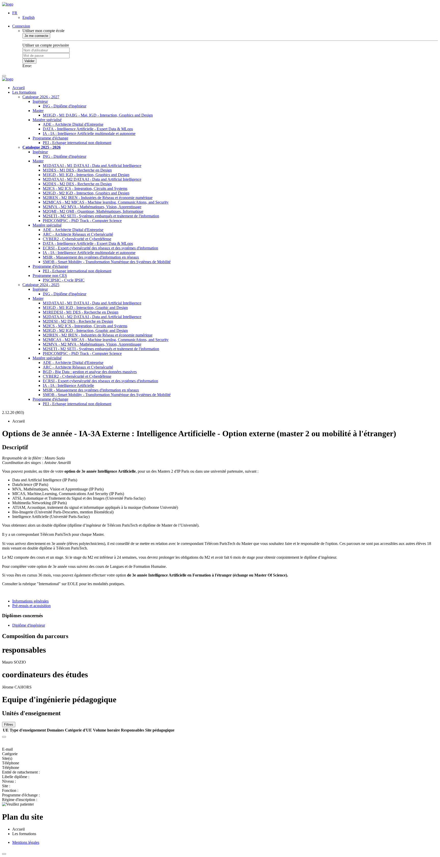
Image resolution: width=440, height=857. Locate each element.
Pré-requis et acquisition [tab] (31, 605)
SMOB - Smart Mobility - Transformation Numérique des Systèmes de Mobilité (107, 262)
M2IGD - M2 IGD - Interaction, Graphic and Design (85, 330)
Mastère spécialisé (47, 120)
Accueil (18, 88)
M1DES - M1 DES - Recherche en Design (77, 170)
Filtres (8, 724)
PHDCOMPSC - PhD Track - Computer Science (82, 220)
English (28, 17)
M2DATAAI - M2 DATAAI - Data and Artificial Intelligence (92, 179)
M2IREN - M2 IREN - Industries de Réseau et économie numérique (98, 197)
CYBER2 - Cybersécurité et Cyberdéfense (77, 239)
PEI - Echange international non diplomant (77, 143)
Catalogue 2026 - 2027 (40, 97)
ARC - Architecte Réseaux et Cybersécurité (78, 234)
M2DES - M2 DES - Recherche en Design (77, 184)
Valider (29, 61)
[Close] (4, 737)
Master (38, 110)
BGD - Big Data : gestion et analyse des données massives (90, 372)
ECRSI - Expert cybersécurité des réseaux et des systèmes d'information (100, 248)
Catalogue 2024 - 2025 (40, 285)
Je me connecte (36, 36)
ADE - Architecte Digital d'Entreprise (73, 124)
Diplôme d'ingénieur (28, 625)
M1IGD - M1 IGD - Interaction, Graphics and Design (86, 175)
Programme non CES (50, 275)
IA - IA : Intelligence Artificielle (68, 385)
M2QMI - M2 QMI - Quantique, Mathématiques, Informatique (93, 211)
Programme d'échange (50, 138)
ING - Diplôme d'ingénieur (64, 106)
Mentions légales (25, 842)
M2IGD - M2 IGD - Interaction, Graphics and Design (86, 193)
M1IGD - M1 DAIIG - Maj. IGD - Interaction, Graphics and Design (98, 115)
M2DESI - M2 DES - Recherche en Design (78, 321)
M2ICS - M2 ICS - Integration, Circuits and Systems (85, 188)
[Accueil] (7, 4)
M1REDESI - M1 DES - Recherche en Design (80, 312)
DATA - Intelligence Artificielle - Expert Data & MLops (88, 129)
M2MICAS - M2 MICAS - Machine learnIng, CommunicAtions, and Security (106, 202)
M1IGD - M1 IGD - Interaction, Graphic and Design (85, 307)
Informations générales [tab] (30, 601)
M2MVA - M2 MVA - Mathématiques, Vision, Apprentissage (92, 207)
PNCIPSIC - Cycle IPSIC (64, 280)
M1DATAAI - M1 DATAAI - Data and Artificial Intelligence (92, 165)
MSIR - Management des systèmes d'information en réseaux (91, 257)
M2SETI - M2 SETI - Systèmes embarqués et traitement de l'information (101, 216)
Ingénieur (40, 101)
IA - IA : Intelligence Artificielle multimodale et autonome (89, 133)
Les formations (24, 92)
